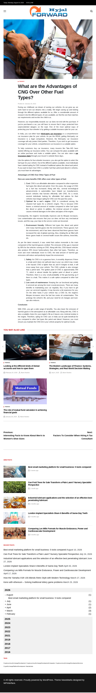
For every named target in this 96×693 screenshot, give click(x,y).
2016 (7, 652)
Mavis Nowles (25, 372)
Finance (21, 81)
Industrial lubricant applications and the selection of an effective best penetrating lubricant (45, 558)
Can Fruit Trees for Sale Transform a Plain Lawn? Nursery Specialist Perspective (41, 554)
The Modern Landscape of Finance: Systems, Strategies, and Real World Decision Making (70, 367)
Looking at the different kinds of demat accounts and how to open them (21, 367)
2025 (7, 619)
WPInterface (9, 683)
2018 (7, 643)
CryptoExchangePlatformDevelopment (14, 666)
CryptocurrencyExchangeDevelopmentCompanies (40, 663)
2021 (7, 635)
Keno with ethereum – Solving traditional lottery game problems (33, 582)
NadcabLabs (29, 666)
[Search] (91, 11)
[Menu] (5, 11)
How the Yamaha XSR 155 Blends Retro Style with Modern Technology (37, 578)
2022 (7, 631)
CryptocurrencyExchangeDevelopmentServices (69, 663)
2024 (7, 623)
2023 (7, 627)
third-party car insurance (51, 134)
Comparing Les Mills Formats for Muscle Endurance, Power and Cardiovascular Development (47, 570)
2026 (7, 590)
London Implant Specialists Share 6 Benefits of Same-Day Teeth (57, 513)
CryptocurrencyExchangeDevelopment (15, 663)
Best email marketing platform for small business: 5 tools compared (59, 467)
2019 (7, 639)
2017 (7, 648)
